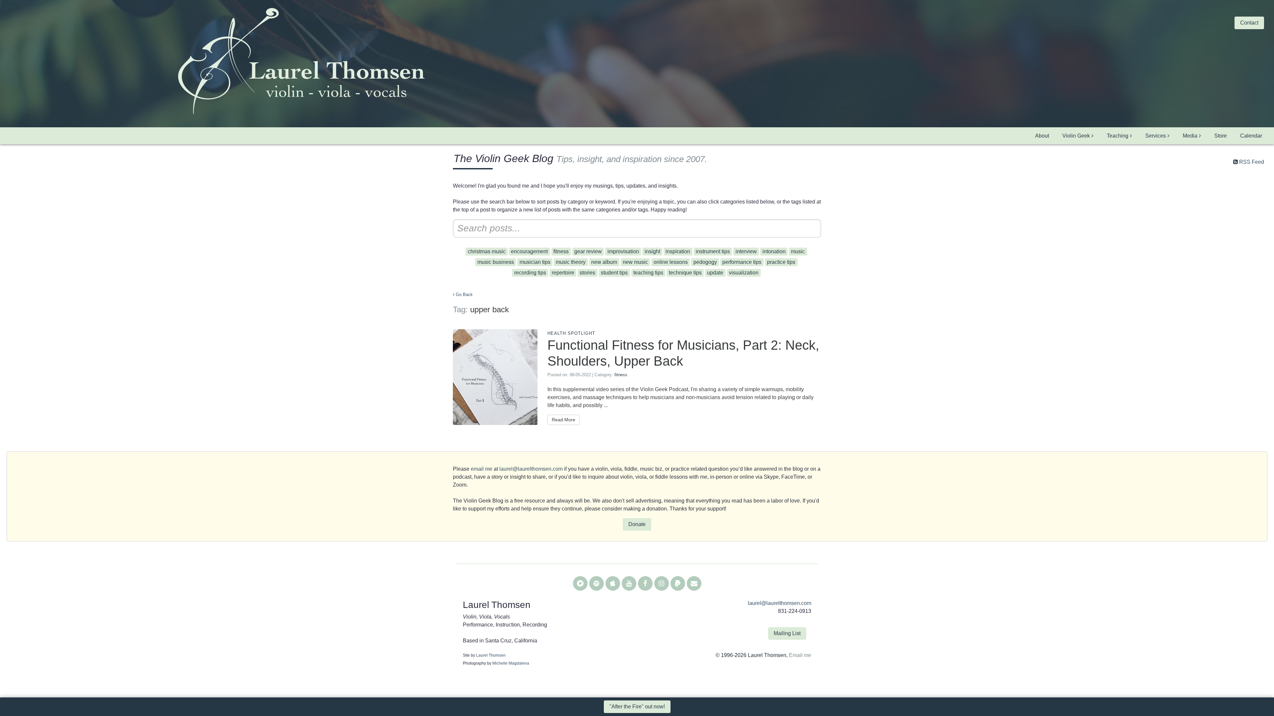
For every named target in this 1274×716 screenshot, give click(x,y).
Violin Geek (1076, 136)
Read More (563, 419)
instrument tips (713, 251)
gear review (588, 251)
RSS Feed (1251, 162)
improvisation (623, 251)
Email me (800, 655)
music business (495, 262)
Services (1155, 136)
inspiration (678, 251)
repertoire (563, 272)
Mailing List (787, 633)
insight (652, 251)
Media (1190, 136)
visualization (743, 272)
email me (481, 469)
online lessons (671, 262)
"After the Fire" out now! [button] (637, 706)
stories (587, 272)
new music (635, 262)
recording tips (530, 272)
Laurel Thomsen (491, 655)
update (715, 272)
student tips (614, 272)
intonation (774, 251)
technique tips (685, 272)
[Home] (300, 62)
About (1042, 136)
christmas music (487, 251)
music (798, 251)
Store (1220, 136)
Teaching (1117, 136)
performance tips (741, 262)
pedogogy (705, 262)
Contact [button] (1249, 23)
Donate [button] (637, 524)
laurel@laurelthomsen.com (531, 469)
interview (746, 251)
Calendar (1251, 136)
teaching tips (648, 272)
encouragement (529, 251)
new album (604, 262)
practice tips (781, 262)
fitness (561, 251)
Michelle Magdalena (510, 663)
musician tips (535, 262)
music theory (571, 262)
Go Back (464, 294)
